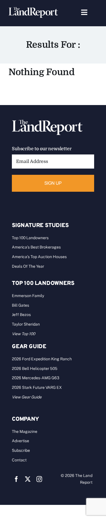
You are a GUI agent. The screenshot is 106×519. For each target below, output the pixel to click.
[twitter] (28, 479)
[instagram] (39, 479)
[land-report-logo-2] (33, 9)
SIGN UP (53, 183)
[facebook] (16, 479)
